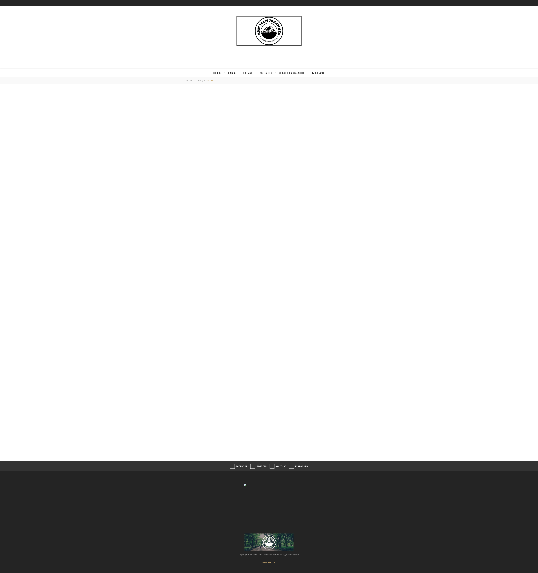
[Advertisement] (245, 291)
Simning (232, 72)
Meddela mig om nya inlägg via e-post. (204, 443)
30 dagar (248, 72)
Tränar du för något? (320, 109)
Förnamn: (314, 124)
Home (189, 80)
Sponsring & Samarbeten (292, 72)
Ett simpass (326, 178)
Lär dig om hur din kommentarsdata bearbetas (276, 453)
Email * (189, 411)
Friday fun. (326, 201)
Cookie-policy (58, 562)
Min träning (266, 72)
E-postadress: (317, 120)
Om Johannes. (318, 72)
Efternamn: (315, 127)
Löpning (217, 72)
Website (190, 422)
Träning (199, 80)
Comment (191, 359)
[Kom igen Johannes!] (269, 31)
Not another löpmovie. (331, 193)
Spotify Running (328, 186)
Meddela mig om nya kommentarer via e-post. (208, 436)
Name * (190, 400)
